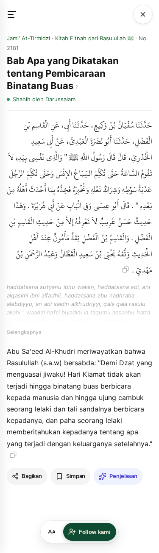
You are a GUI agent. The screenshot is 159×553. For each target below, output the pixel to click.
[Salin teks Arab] (125, 269)
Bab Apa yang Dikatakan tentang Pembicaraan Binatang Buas (63, 73)
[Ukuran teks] (52, 532)
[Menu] (16, 14)
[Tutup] (143, 14)
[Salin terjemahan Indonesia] (13, 454)
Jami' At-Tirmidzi (28, 38)
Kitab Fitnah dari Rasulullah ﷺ (94, 38)
